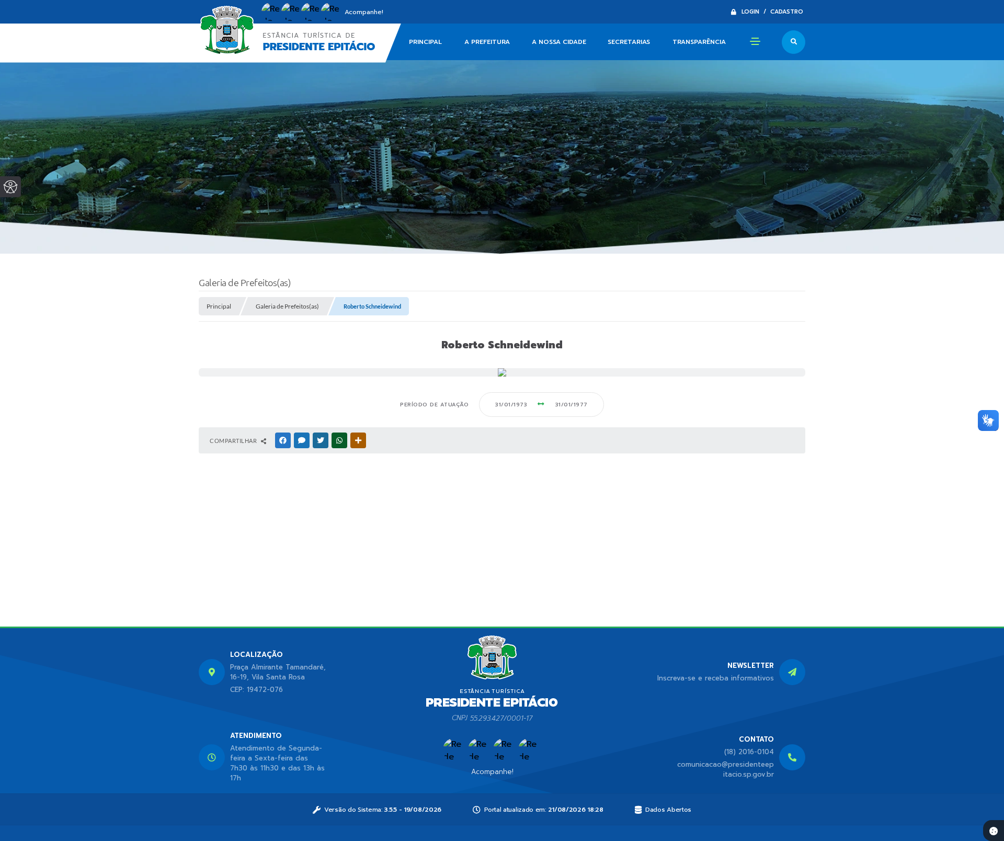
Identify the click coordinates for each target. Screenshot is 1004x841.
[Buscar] (793, 42)
